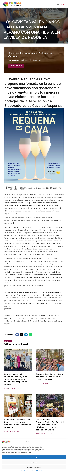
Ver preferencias (34, 467)
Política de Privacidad (36, 470)
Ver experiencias (16, 66)
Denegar (34, 462)
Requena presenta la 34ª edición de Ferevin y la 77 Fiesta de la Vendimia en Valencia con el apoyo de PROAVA (15, 379)
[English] (62, 4)
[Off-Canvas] (58, 4)
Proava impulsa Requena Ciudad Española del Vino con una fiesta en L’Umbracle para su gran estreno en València (50, 424)
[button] (65, 442)
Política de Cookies (25, 470)
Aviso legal (45, 470)
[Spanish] (64, 4)
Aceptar (34, 457)
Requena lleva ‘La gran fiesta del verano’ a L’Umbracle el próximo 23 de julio (49, 376)
